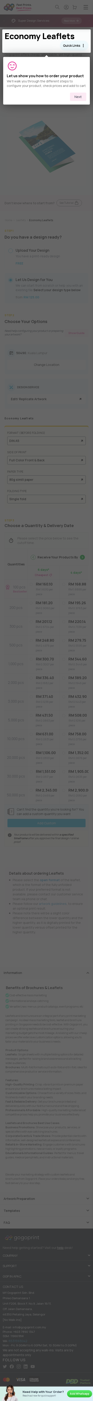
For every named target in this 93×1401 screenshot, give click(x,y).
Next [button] (78, 97)
